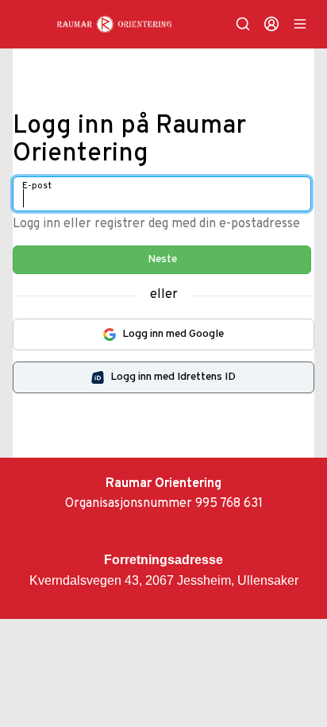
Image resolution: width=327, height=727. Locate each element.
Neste (162, 259)
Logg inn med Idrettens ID (173, 377)
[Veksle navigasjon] (300, 24)
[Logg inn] (271, 24)
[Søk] (243, 24)
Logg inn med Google (173, 334)
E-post (37, 186)
